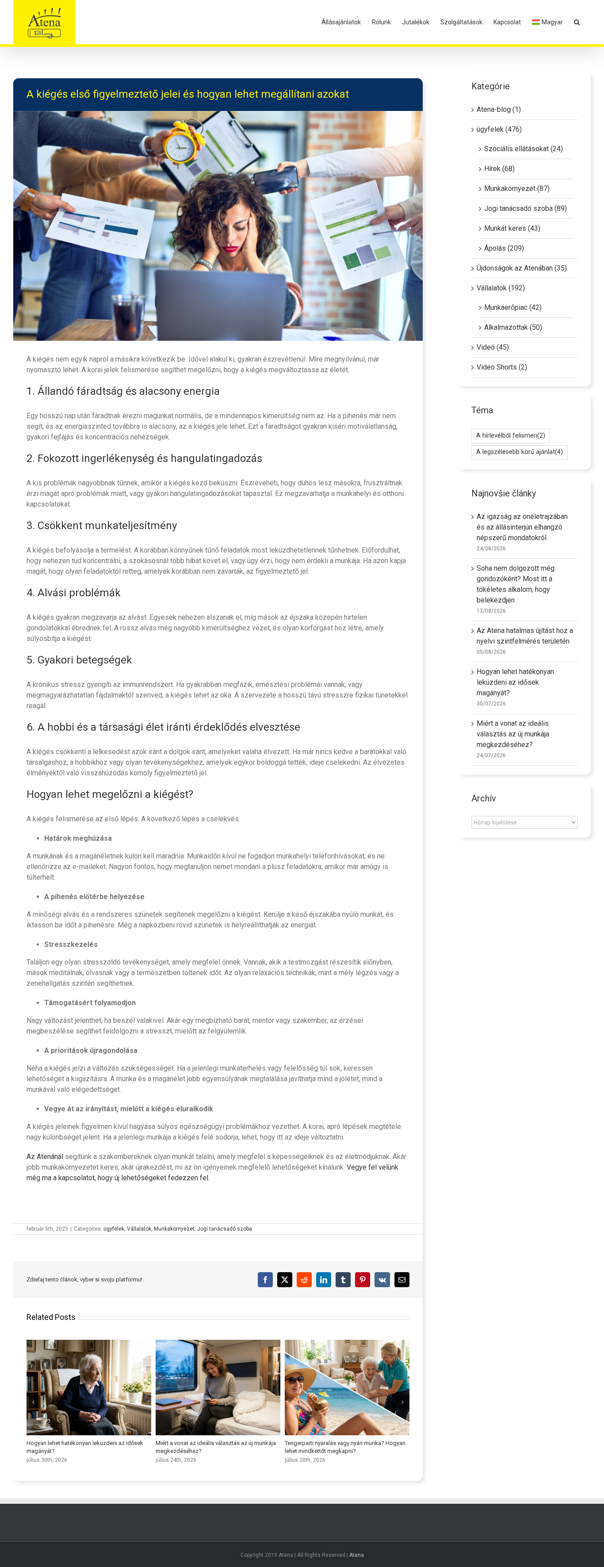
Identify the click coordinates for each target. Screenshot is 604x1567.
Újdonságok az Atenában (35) (522, 268)
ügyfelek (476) (499, 129)
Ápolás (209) (504, 248)
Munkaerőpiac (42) (513, 307)
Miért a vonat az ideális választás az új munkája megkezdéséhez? (218, 1387)
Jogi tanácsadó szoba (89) (525, 208)
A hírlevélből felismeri (510, 435)
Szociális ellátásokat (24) (523, 149)
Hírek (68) (499, 168)
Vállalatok (139, 1229)
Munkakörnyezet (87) (517, 188)
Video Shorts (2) (502, 367)
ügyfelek (113, 1229)
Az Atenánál (45, 1156)
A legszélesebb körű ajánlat (519, 452)
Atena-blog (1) (499, 109)
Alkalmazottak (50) (513, 327)
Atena (356, 1555)
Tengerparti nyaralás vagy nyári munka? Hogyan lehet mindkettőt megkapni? (347, 1387)
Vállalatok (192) (501, 288)
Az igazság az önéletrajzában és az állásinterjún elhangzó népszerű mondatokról (522, 527)
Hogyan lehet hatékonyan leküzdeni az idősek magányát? (89, 1387)
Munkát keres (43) (512, 228)
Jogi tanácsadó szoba (224, 1229)
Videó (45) (493, 347)
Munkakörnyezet (174, 1229)
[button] (577, 22)
